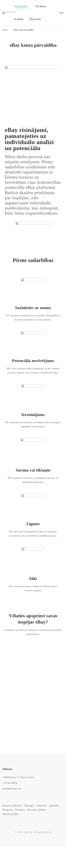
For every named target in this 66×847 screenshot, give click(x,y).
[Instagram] (12, 821)
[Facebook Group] (22, 821)
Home (5, 30)
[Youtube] (17, 821)
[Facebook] (7, 821)
